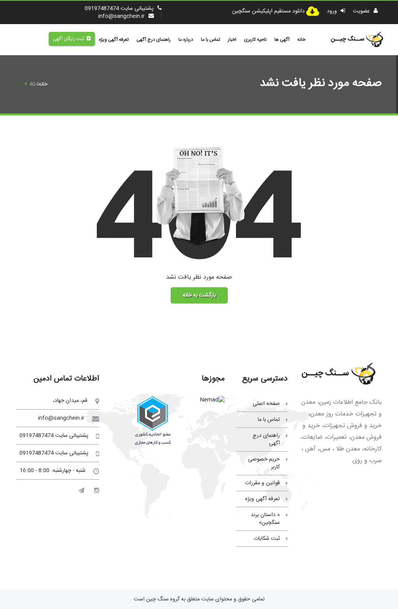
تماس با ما (210, 40)
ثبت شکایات (267, 539)
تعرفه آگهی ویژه (114, 40)
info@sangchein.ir (121, 16)
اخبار (232, 40)
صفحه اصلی (266, 404)
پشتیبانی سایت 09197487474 (119, 8)
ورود (333, 11)
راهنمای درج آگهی (153, 40)
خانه (301, 40)
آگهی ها (282, 40)
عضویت (362, 11)
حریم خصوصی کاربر (264, 463)
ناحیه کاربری (255, 40)
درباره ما (185, 40)
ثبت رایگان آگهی (68, 39)
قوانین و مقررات (262, 483)
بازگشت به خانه (199, 295)
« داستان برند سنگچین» (265, 519)
